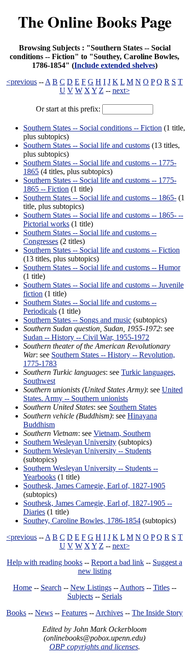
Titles (161, 587)
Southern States (133, 407)
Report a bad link (117, 562)
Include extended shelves (114, 65)
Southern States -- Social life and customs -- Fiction (101, 250)
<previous (21, 82)
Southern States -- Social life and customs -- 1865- (99, 197)
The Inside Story (157, 613)
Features (74, 613)
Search (51, 587)
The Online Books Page (95, 21)
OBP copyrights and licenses (93, 647)
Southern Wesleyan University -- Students (87, 451)
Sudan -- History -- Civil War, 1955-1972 (86, 337)
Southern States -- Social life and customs (86, 145)
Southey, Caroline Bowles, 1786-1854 (82, 520)
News (44, 613)
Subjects (80, 596)
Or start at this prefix (67, 109)
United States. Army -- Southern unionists (103, 394)
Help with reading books (44, 562)
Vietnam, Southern (122, 433)
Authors (132, 587)
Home (22, 587)
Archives (109, 613)
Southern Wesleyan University (69, 442)
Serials (112, 596)
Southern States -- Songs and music (77, 320)
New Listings (90, 587)
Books (16, 613)
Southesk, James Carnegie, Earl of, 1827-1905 (94, 486)
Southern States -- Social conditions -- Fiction (92, 128)
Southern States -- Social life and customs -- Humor (101, 267)
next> (121, 90)
